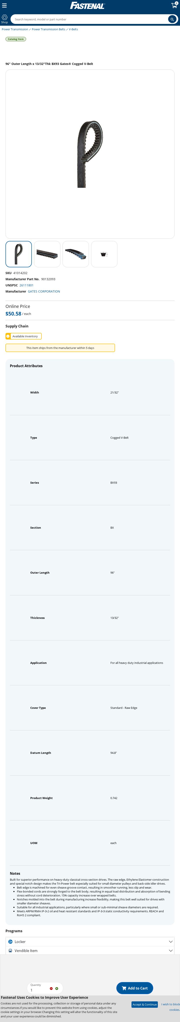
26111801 (27, 285)
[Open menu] (3, 5)
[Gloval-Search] (172, 19)
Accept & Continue (145, 1004)
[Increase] (56, 988)
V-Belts (73, 29)
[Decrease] (51, 988)
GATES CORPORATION (44, 291)
